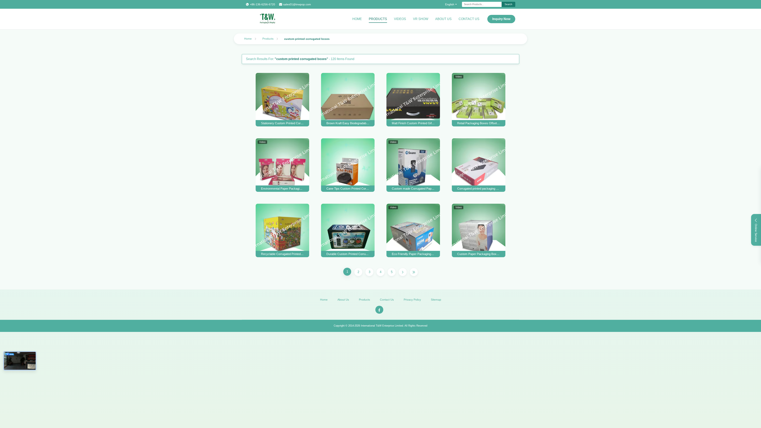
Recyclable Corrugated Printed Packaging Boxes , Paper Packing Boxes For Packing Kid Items (282, 254)
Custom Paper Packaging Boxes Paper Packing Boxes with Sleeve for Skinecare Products (478, 254)
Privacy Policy (412, 299)
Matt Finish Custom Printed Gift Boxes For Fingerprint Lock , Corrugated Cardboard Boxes (413, 123)
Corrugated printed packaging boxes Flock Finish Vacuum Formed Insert (478, 188)
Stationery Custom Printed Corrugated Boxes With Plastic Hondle (282, 123)
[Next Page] (403, 272)
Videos (400, 19)
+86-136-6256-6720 (262, 4)
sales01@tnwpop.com (297, 4)
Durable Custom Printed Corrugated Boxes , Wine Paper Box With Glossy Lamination (347, 254)
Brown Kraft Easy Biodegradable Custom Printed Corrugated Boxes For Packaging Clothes (347, 123)
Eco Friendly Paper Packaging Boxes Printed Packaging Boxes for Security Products (413, 254)
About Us (443, 19)
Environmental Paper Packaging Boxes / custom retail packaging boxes (282, 188)
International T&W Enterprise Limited (382, 325)
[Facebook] (379, 310)
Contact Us (469, 19)
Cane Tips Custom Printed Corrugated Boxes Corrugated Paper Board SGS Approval (347, 188)
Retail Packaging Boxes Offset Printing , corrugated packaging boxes (478, 123)
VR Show (420, 19)
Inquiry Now (501, 19)
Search (508, 4)
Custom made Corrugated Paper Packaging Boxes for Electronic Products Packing (413, 188)
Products (378, 19)
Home (357, 19)
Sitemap (436, 299)
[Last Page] (414, 272)
